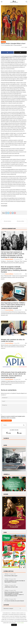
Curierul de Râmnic (18, 45)
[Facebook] (6, 213)
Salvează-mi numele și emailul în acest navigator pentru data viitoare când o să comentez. (13, 417)
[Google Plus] (11, 213)
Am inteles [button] (14, 624)
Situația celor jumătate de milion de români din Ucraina (13, 340)
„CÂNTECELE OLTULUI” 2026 (11, 587)
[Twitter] (8, 213)
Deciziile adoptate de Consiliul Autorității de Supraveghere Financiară (15, 581)
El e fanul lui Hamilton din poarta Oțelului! (14, 600)
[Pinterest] (15, 213)
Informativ (3, 41)
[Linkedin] (13, 213)
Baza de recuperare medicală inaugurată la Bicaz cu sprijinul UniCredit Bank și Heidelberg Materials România (14, 269)
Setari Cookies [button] (20, 622)
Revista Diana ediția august (11, 575)
